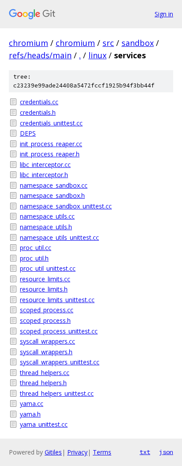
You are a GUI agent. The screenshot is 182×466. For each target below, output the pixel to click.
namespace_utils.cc (47, 216)
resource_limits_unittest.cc (57, 300)
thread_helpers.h (43, 383)
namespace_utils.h (46, 227)
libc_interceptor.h (44, 174)
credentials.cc (39, 102)
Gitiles (53, 452)
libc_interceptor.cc (45, 164)
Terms (102, 452)
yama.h (30, 414)
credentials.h (38, 112)
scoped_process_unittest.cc (59, 331)
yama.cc (31, 403)
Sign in (164, 14)
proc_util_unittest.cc (48, 268)
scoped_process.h (45, 320)
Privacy (77, 452)
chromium (28, 43)
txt (145, 452)
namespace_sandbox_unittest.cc (66, 206)
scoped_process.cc (46, 310)
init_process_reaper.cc (51, 144)
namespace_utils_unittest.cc (59, 237)
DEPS (28, 133)
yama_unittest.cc (44, 424)
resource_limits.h (44, 289)
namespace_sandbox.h (52, 195)
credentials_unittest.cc (51, 123)
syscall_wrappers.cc (47, 341)
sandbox (137, 43)
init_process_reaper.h (50, 154)
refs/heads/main (40, 55)
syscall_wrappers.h (46, 352)
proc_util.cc (35, 247)
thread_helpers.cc (44, 372)
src (108, 43)
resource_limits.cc (45, 279)
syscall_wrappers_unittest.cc (59, 362)
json (166, 452)
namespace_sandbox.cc (53, 185)
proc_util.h (34, 258)
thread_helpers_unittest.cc (57, 393)
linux (97, 55)
